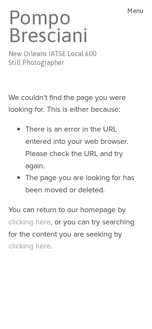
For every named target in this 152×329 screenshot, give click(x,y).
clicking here (29, 221)
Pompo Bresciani (48, 26)
